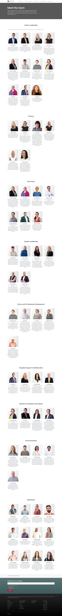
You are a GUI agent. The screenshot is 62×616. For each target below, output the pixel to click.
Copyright (20, 605)
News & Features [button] (20, 1)
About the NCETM (10, 602)
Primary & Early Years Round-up (12, 585)
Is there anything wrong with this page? (13, 575)
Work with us (9, 605)
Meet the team (9, 604)
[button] (54, 1)
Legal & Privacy (21, 602)
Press (20, 604)
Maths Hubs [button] (49, 1)
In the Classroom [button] (36, 1)
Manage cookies (21, 608)
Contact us (33, 602)
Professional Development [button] (28, 1)
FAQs (8, 608)
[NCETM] (10, 1)
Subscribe (10, 590)
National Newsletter (11, 588)
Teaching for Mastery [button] (43, 1)
